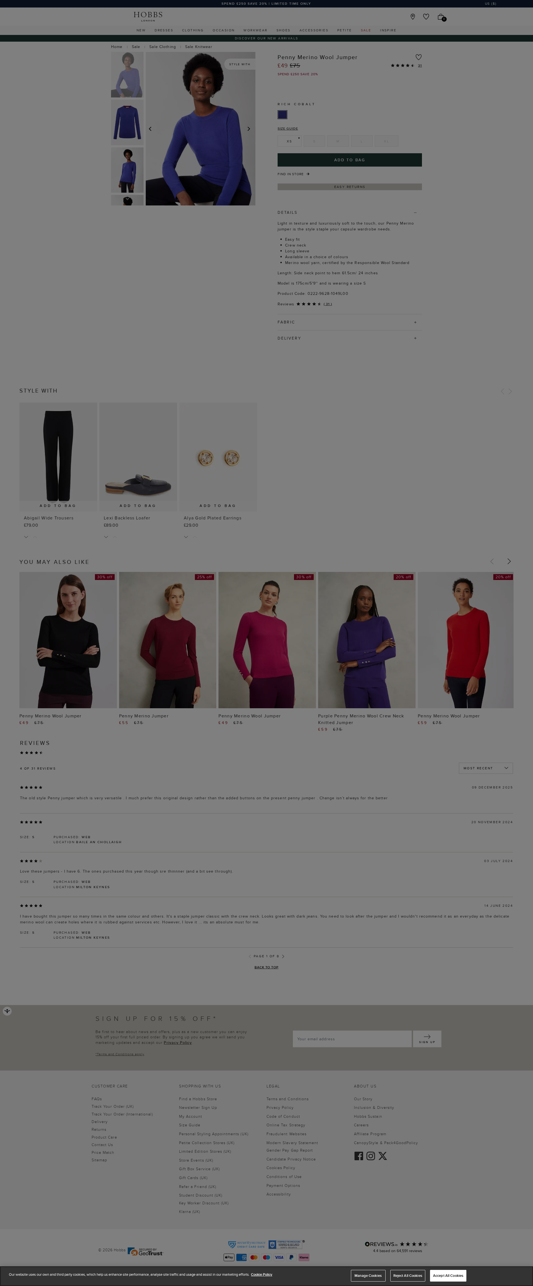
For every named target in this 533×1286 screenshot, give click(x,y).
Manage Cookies (368, 1275)
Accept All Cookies (448, 1275)
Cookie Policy (261, 1274)
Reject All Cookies (407, 1275)
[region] (266, 1276)
